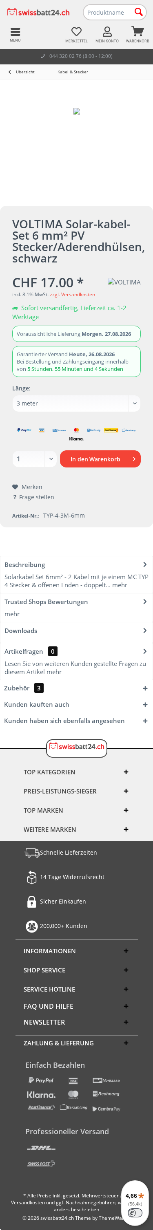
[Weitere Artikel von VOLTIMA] (124, 282)
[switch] (135, 1212)
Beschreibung (24, 564)
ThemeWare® (115, 1218)
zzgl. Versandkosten (72, 294)
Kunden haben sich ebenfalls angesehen (64, 720)
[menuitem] (137, 34)
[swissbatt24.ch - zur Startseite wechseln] (38, 12)
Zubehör (22, 688)
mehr (119, 585)
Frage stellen (36, 497)
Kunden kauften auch (36, 704)
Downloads (20, 630)
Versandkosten (28, 1202)
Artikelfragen (29, 651)
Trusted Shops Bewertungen (46, 601)
